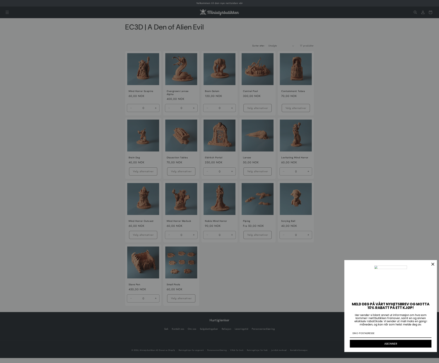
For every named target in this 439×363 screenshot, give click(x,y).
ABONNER (390, 344)
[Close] (433, 264)
